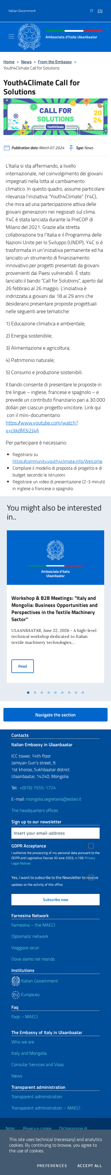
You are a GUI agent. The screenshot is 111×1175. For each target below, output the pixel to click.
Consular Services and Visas (37, 1064)
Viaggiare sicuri (25, 947)
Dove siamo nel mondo (33, 958)
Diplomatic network (29, 936)
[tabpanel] (55, 608)
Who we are (22, 1041)
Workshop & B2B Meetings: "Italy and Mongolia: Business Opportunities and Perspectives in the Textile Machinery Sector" (54, 608)
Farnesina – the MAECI (33, 924)
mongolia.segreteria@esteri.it (53, 799)
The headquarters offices (34, 810)
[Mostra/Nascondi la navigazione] (11, 36)
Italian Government (22, 10)
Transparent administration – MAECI (45, 1107)
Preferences (52, 1166)
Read (26, 666)
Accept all (89, 1166)
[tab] (28, 692)
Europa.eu (30, 994)
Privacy (90, 857)
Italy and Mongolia (29, 1053)
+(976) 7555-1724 (38, 787)
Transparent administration (36, 1096)
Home (9, 61)
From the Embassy (55, 61)
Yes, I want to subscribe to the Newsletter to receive (54, 877)
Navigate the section (55, 714)
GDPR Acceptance (28, 845)
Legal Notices (21, 863)
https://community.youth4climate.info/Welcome (57, 461)
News (26, 61)
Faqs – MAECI (24, 1016)
